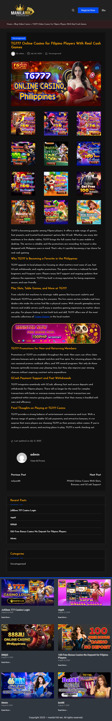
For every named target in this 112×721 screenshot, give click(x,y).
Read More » (6, 617)
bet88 (61, 702)
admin (34, 454)
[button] (88, 10)
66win (13, 538)
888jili (13, 524)
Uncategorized (18, 38)
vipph (13, 517)
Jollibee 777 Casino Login (23, 510)
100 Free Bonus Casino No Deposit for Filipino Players (38, 531)
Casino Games (42, 317)
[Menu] (103, 10)
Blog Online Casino (22, 24)
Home (9, 24)
